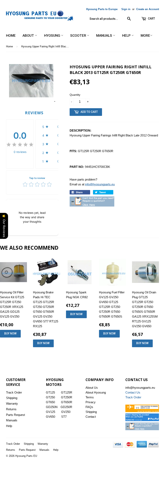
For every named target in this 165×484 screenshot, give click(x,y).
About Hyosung (96, 392)
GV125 (50, 411)
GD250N (52, 407)
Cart (151, 18)
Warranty (12, 403)
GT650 (50, 402)
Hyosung (52, 35)
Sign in (125, 9)
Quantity (75, 94)
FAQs (89, 407)
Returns (11, 409)
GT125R (66, 392)
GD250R (66, 407)
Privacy (91, 402)
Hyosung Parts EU (26, 455)
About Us (92, 387)
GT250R (66, 397)
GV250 (65, 411)
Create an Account (147, 9)
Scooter (78, 35)
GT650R (66, 402)
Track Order (14, 392)
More (145, 35)
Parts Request (15, 414)
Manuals (104, 35)
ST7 (64, 416)
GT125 (50, 392)
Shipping (11, 398)
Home (11, 35)
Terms (90, 397)
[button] (52, 127)
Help (126, 35)
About (29, 35)
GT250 (50, 397)
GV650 (50, 416)
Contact (91, 416)
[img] (20, 145)
